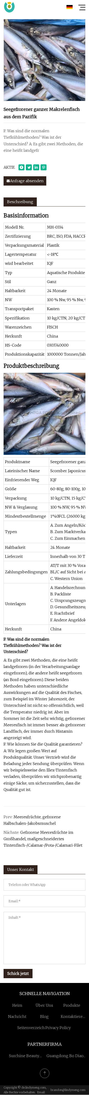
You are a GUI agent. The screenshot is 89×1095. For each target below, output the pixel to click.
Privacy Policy (58, 1027)
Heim (17, 1005)
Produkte (71, 1005)
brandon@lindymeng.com (68, 1090)
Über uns (44, 1005)
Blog (44, 1016)
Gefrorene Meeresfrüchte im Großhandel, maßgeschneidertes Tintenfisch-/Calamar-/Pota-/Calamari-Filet (43, 839)
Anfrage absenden (27, 180)
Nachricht (17, 1016)
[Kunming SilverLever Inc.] (9, 7)
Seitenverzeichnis (34, 1027)
